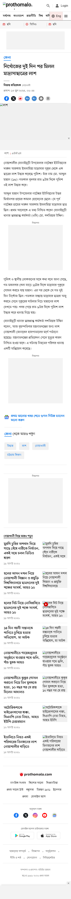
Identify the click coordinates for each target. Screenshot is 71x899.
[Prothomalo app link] (22, 836)
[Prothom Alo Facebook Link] (18, 815)
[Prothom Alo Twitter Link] (27, 815)
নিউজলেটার (49, 858)
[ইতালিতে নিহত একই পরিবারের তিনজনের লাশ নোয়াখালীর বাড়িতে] (55, 744)
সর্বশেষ (7, 16)
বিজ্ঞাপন (36, 851)
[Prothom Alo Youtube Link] (46, 815)
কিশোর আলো (36, 783)
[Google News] (54, 816)
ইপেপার (57, 790)
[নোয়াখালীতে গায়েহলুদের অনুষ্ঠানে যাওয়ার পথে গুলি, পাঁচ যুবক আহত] (55, 660)
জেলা (7, 58)
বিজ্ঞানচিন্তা (52, 783)
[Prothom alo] (18, 5)
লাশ (24, 446)
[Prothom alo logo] (35, 775)
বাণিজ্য (49, 16)
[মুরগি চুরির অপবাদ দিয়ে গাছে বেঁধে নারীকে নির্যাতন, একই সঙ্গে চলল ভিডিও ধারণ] (55, 554)
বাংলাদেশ (18, 16)
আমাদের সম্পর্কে (17, 851)
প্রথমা (25, 797)
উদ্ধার (10, 446)
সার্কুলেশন (51, 851)
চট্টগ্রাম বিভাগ (14, 455)
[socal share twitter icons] (14, 100)
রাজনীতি (31, 16)
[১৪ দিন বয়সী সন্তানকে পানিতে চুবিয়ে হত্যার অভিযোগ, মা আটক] (55, 635)
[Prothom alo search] (48, 6)
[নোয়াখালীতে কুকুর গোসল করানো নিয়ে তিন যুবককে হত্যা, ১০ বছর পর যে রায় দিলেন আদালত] (55, 688)
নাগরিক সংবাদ (18, 783)
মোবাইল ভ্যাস (38, 797)
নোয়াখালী (40, 446)
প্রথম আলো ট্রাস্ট (15, 790)
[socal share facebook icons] (7, 100)
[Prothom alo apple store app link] (49, 836)
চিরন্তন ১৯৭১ (43, 790)
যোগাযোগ (32, 858)
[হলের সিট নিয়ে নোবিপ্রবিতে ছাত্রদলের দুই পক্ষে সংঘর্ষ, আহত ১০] (55, 610)
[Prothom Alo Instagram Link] (37, 815)
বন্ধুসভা (30, 790)
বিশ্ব (41, 16)
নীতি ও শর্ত (15, 858)
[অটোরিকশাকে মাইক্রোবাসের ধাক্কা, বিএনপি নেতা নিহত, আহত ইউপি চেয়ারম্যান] (55, 717)
